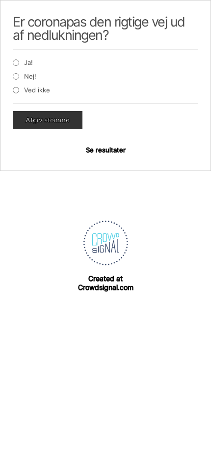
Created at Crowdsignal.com (105, 282)
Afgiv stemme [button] (48, 120)
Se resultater (106, 150)
